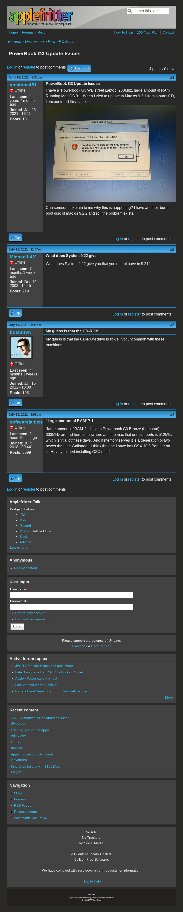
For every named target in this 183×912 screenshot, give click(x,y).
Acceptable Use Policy (30, 818)
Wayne (16, 772)
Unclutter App (101, 646)
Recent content (25, 568)
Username (19, 589)
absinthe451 (23, 84)
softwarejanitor (26, 421)
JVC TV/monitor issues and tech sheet (44, 666)
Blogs (18, 793)
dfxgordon (18, 723)
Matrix (24, 520)
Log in (12, 67)
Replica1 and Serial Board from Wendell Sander (51, 691)
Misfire (25, 531)
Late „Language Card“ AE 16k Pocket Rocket (49, 672)
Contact (168, 32)
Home (13, 32)
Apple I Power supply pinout (36, 678)
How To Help (123, 32)
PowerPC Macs (61, 41)
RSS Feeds (22, 805)
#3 (172, 325)
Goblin (16, 742)
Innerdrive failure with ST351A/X (35, 766)
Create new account (30, 613)
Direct (76, 646)
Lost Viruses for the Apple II (36, 685)
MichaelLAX (23, 256)
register (29, 67)
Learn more (19, 547)
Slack (24, 536)
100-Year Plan (147, 32)
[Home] (41, 25)
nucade (16, 747)
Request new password (33, 619)
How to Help (91, 881)
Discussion (34, 41)
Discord (25, 525)
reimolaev (18, 735)
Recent (43, 32)
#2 (172, 249)
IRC (22, 515)
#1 (172, 77)
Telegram (27, 542)
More (169, 697)
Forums (28, 32)
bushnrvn (20, 332)
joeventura (19, 760)
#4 (172, 415)
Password (19, 601)
